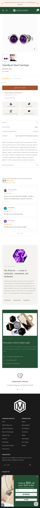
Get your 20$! (26, 494)
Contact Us (25, 432)
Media (23, 435)
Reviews (24, 445)
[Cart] (37, 10)
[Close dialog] (37, 477)
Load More (20, 233)
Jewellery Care (6, 435)
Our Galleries (25, 428)
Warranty (4, 439)
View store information (9, 98)
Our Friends (25, 442)
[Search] (6, 10)
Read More (6, 201)
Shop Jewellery (26, 425)
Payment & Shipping (7, 428)
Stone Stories (25, 439)
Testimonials (5, 442)
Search (23, 422)
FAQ (3, 422)
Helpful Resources (7, 425)
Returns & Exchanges (7, 432)
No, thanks (26, 499)
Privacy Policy (5, 449)
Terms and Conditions (8, 445)
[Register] (30, 465)
